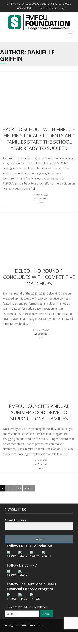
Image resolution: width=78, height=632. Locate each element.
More (41, 202)
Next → (29, 488)
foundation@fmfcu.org (52, 8)
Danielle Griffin (27, 55)
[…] (32, 188)
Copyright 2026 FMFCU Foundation (23, 625)
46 (19, 488)
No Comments (40, 198)
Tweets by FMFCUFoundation (27, 607)
